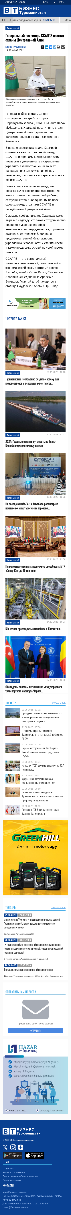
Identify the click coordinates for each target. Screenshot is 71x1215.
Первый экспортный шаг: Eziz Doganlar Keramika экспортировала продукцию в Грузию (40, 752)
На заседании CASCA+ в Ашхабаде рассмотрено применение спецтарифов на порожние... (31, 506)
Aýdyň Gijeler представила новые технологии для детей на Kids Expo (38, 781)
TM (54, 2)
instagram (12, 1147)
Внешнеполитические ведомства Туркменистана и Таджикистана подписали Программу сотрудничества (42, 796)
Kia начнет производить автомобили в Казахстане (32, 629)
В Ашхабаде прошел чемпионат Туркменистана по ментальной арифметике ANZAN (42, 735)
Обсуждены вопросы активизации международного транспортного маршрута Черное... (33, 689)
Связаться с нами (12, 1180)
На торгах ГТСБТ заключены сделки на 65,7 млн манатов (43, 767)
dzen (20, 1147)
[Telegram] (54, 47)
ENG (45, 2)
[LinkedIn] (46, 47)
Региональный (13, 28)
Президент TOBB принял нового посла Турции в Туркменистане (40, 811)
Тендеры (10, 907)
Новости (10, 703)
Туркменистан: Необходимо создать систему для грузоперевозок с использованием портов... (32, 381)
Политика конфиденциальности (20, 1176)
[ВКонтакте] (50, 47)
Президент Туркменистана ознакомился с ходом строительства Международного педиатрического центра (42, 717)
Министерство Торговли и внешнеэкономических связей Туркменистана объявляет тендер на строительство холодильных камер (32, 923)
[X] (42, 47)
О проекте (8, 1168)
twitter (5, 1147)
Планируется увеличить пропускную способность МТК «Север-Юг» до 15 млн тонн (35, 568)
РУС (61, 2)
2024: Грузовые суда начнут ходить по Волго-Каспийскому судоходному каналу (30, 443)
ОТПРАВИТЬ (35, 1030)
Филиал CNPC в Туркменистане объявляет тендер (28, 970)
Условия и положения (14, 1172)
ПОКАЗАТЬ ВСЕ (58, 703)
